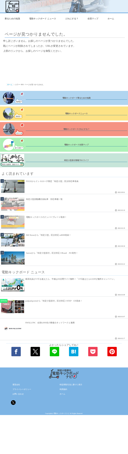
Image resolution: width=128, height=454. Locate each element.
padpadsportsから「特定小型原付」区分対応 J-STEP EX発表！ (53, 301)
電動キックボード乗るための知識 (76, 98)
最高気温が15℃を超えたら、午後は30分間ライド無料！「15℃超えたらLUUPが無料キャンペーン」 (70, 279)
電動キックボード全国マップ (76, 145)
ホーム (111, 18)
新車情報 (4, 301)
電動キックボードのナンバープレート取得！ (46, 217)
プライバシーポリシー (21, 389)
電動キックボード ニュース (42, 18)
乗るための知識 (12, 18)
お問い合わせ (18, 394)
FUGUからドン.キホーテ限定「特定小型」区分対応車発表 (52, 181)
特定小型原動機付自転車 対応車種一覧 (44, 199)
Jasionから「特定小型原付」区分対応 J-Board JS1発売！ (52, 253)
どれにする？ (71, 18)
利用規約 (63, 389)
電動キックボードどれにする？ (76, 129)
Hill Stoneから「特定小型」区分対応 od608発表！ (48, 235)
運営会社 (16, 385)
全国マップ (92, 18)
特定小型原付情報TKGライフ (76, 160)
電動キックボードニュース (76, 113)
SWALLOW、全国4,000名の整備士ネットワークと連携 (50, 322)
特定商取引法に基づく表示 (71, 385)
